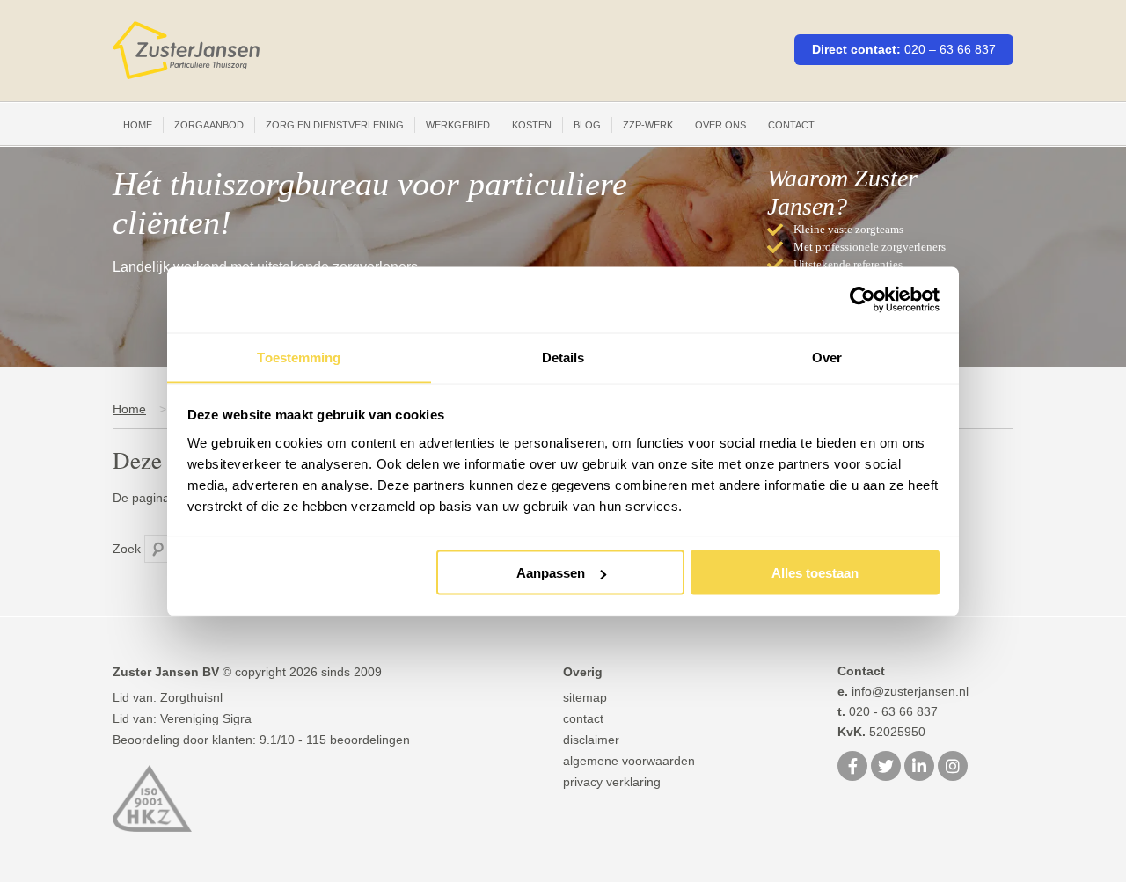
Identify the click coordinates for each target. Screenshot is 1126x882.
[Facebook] (852, 768)
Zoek (127, 549)
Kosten (532, 125)
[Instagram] (953, 768)
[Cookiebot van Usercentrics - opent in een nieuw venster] (863, 300)
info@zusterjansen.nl (903, 691)
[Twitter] (886, 768)
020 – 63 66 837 (950, 49)
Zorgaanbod (209, 125)
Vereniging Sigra (206, 718)
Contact (791, 125)
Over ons (720, 125)
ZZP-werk (648, 125)
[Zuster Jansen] (186, 50)
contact (583, 718)
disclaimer (591, 740)
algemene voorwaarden (629, 761)
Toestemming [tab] (298, 356)
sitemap (585, 697)
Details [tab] (563, 356)
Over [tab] (827, 356)
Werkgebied (458, 125)
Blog (587, 125)
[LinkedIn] (919, 768)
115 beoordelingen (358, 740)
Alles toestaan (815, 572)
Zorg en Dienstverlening (335, 125)
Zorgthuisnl (191, 697)
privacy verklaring (612, 782)
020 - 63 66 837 (887, 711)
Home (137, 125)
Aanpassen (550, 572)
